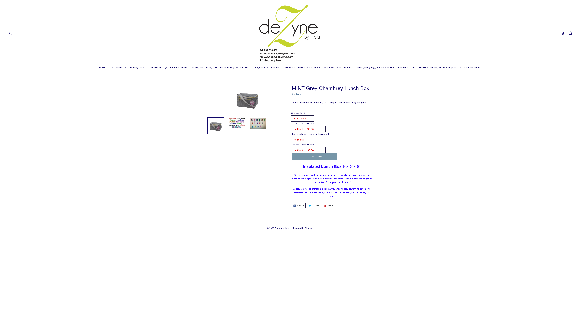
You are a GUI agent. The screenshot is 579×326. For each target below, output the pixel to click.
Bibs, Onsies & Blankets (268, 67)
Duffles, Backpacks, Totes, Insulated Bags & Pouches (221, 67)
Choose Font (298, 112)
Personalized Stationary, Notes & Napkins (434, 67)
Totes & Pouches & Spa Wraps (303, 67)
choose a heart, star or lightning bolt (310, 134)
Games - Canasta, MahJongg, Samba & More (370, 67)
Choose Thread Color (302, 123)
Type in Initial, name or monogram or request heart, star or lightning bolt (329, 102)
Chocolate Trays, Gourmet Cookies (168, 67)
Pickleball (403, 67)
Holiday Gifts (139, 67)
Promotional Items (470, 67)
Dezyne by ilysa (282, 228)
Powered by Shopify (302, 228)
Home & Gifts (333, 67)
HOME (102, 67)
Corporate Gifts (118, 67)
